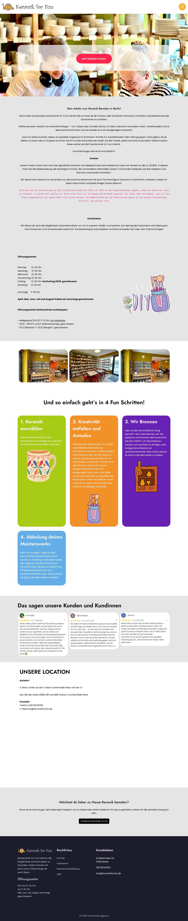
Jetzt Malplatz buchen (94, 58)
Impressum (62, 863)
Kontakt (61, 858)
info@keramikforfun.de (108, 873)
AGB (59, 874)
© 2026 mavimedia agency (94, 915)
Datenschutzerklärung (68, 868)
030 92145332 (103, 867)
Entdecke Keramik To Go (94, 821)
